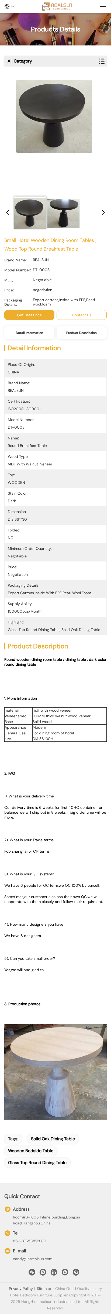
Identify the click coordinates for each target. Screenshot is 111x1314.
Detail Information (29, 333)
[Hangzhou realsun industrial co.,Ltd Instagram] (43, 1273)
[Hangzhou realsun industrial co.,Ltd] (57, 6)
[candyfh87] (76, 1273)
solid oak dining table (53, 1139)
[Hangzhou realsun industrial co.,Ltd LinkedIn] (54, 1273)
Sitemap (44, 1288)
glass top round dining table (37, 1162)
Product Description (81, 333)
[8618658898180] (65, 1273)
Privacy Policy (21, 1288)
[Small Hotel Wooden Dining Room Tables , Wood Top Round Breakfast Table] (54, 136)
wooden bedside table (30, 1151)
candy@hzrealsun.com (32, 1258)
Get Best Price (29, 315)
